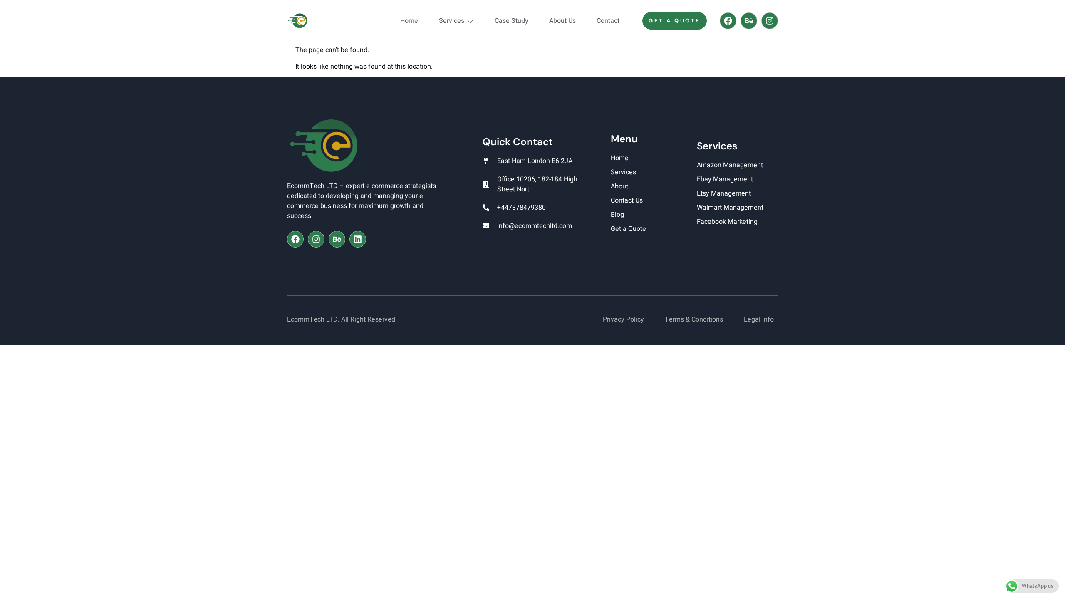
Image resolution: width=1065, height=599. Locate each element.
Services (451, 21)
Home (409, 21)
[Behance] (749, 20)
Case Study (511, 21)
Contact (608, 21)
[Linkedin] (357, 239)
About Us (562, 21)
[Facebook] (728, 20)
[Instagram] (769, 20)
